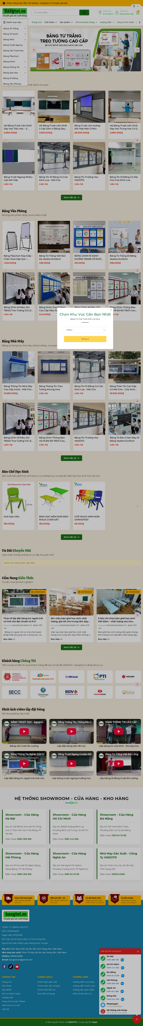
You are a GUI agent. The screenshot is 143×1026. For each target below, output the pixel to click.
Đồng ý (85, 339)
